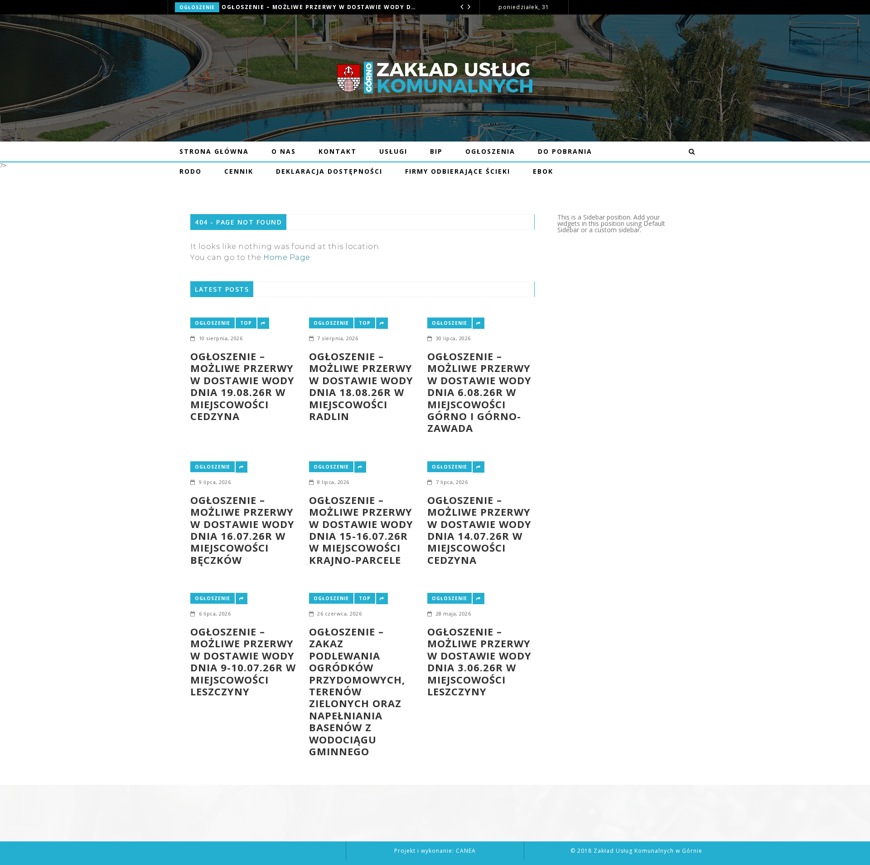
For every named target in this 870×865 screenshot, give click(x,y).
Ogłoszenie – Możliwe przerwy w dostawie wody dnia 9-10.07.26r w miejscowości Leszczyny (243, 661)
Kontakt (338, 151)
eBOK (543, 171)
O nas (283, 151)
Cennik (238, 171)
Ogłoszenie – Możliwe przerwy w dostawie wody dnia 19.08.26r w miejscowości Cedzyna (242, 386)
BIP (436, 151)
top (246, 323)
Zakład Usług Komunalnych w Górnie (648, 851)
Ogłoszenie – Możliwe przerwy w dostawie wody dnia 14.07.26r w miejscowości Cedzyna (479, 530)
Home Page (286, 257)
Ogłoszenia (490, 151)
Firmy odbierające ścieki (457, 171)
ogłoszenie (197, 7)
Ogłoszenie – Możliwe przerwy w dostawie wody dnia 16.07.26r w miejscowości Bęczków (242, 530)
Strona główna (214, 151)
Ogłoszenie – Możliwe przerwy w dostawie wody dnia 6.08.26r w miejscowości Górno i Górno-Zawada (321, 7)
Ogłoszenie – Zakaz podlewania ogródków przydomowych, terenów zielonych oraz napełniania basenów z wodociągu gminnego (357, 691)
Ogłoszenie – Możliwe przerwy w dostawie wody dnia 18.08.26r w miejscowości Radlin (361, 386)
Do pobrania (565, 151)
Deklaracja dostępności (329, 171)
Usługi (393, 151)
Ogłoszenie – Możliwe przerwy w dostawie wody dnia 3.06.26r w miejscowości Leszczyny (479, 661)
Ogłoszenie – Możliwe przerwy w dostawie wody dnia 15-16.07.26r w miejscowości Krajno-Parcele (361, 530)
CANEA (466, 851)
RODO (190, 171)
